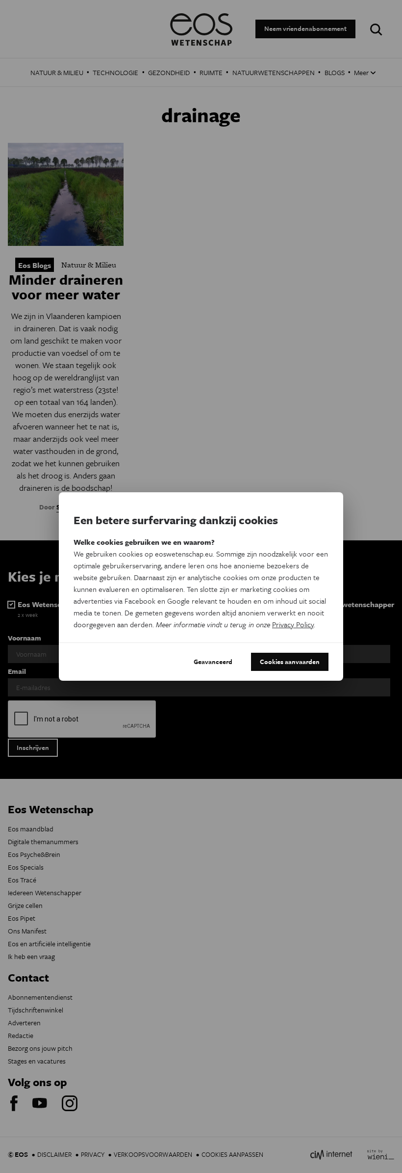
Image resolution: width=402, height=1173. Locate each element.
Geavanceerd (213, 661)
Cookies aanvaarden (290, 661)
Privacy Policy (293, 624)
